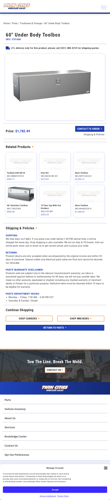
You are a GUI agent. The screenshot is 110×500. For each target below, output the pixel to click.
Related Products (18, 147)
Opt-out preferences (48, 496)
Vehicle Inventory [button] (15, 409)
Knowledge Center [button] (16, 436)
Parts (15, 23)
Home (6, 23)
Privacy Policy (63, 496)
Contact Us (54, 369)
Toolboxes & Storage (31, 23)
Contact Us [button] (11, 445)
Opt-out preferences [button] (17, 454)
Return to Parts (54, 327)
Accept (55, 489)
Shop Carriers (28, 318)
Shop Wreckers (80, 318)
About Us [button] (10, 418)
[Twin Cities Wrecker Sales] (16, 6)
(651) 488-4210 (68, 48)
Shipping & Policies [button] (94, 134)
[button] (105, 468)
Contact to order (88, 128)
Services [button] (10, 427)
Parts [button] (8, 399)
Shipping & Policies (20, 228)
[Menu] (104, 7)
